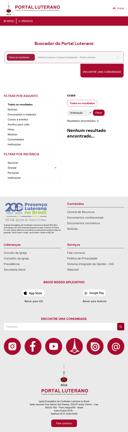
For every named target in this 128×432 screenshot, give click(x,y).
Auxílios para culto (19, 124)
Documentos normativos (83, 223)
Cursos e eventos (18, 119)
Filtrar (98, 112)
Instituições (14, 144)
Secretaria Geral (14, 269)
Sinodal (12, 167)
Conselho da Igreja (16, 258)
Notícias (12, 109)
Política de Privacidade (82, 258)
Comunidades (16, 139)
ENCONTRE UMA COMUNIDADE (102, 71)
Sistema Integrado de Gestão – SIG (90, 264)
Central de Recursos (81, 212)
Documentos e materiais (22, 114)
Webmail (73, 269)
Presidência (12, 264)
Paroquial (13, 172)
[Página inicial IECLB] (9, 8)
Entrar (120, 8)
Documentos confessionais (85, 217)
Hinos (11, 129)
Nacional (13, 162)
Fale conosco (76, 252)
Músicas (12, 134)
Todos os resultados (20, 104)
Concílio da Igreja (15, 252)
